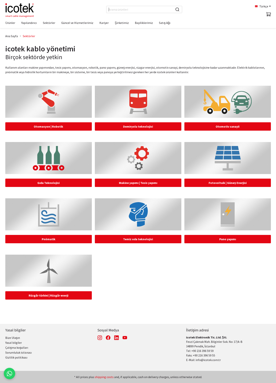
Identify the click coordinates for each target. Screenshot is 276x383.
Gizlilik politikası (16, 357)
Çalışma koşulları (16, 347)
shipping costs (104, 377)
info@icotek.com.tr (208, 360)
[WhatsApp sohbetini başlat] (9, 373)
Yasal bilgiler (15, 330)
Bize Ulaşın (12, 338)
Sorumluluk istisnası (18, 352)
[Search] (177, 9)
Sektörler (29, 36)
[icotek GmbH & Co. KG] (19, 10)
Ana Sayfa (11, 36)
